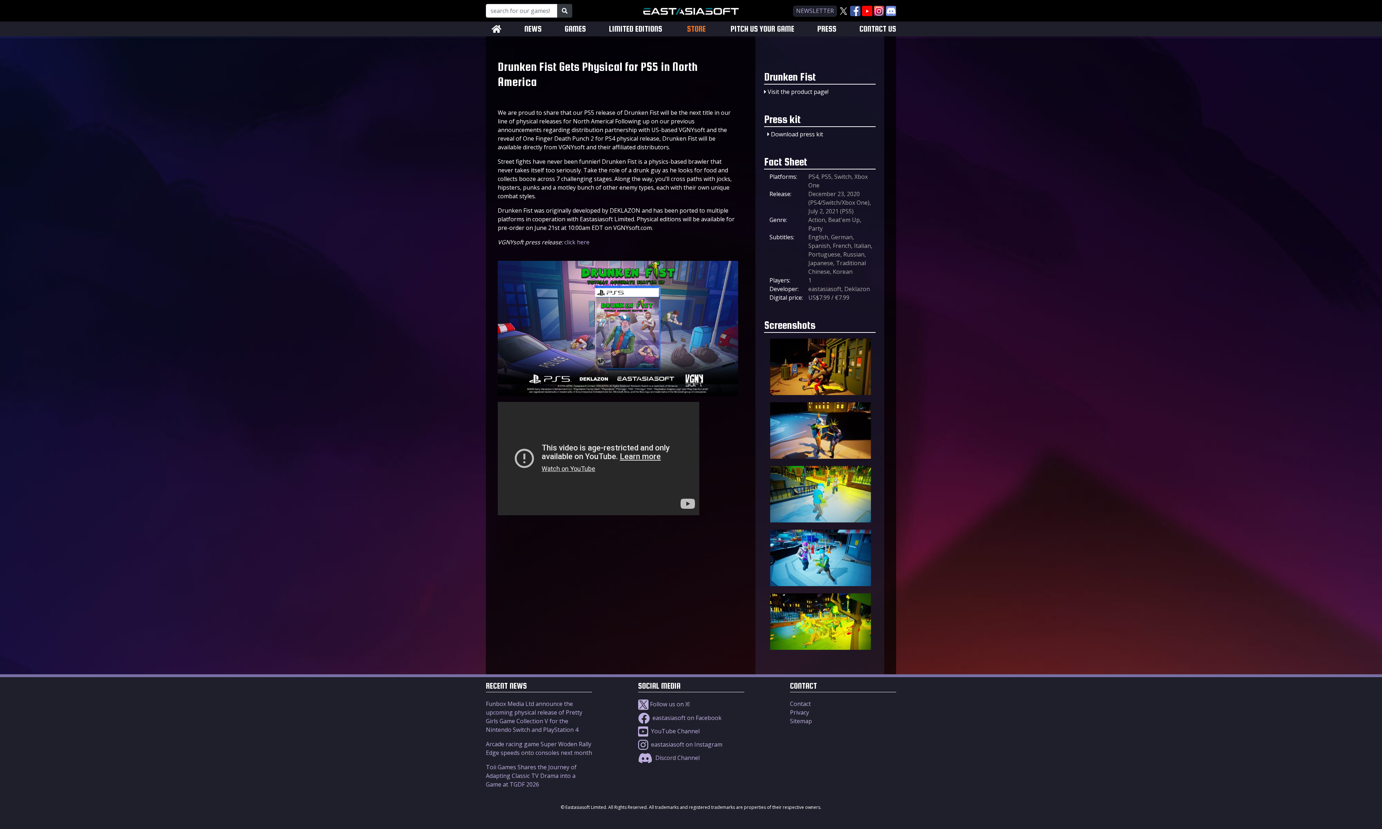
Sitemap (801, 721)
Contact (800, 704)
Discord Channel (677, 758)
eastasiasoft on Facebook (686, 718)
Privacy (799, 712)
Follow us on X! (669, 704)
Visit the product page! (798, 92)
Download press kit (797, 134)
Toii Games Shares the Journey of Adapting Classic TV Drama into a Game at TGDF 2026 (531, 775)
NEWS (533, 28)
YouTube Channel (675, 731)
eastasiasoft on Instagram (686, 744)
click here (577, 242)
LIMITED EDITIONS (635, 28)
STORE (696, 28)
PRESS (826, 28)
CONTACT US (877, 28)
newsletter (815, 11)
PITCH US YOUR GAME (762, 28)
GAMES (575, 28)
